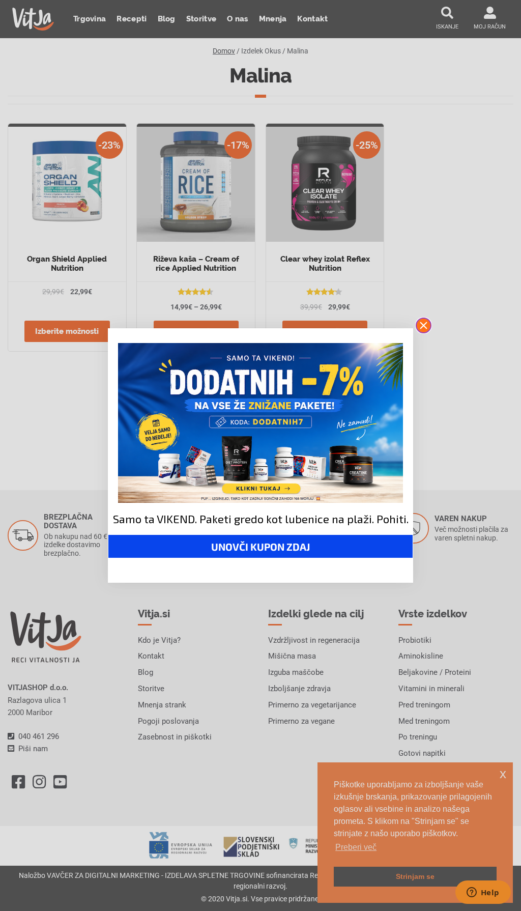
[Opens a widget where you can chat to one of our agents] (483, 893)
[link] (260, 423)
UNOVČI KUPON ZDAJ (260, 546)
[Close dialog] (423, 325)
